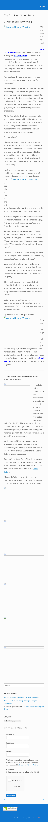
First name (10, 734)
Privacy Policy (37, 817)
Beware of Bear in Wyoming (18, 21)
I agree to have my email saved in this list (23, 772)
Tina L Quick (8, 701)
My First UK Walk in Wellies (28, 697)
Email (9, 751)
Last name (10, 743)
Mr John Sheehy (10, 697)
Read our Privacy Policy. (28, 765)
